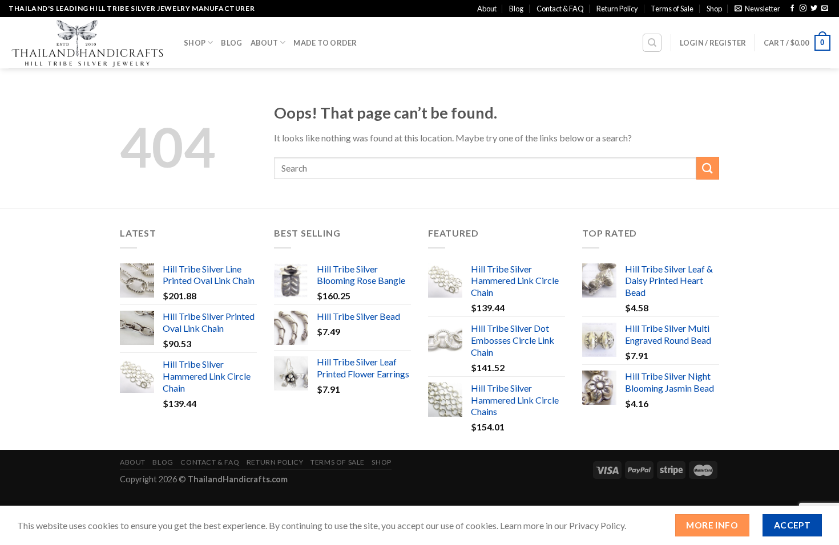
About (487, 8)
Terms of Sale (672, 8)
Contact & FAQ (560, 8)
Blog (516, 8)
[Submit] (707, 168)
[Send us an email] (824, 9)
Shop (714, 8)
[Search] (652, 43)
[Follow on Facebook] (792, 9)
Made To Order (325, 42)
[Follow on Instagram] (803, 9)
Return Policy (617, 8)
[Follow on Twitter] (813, 9)
